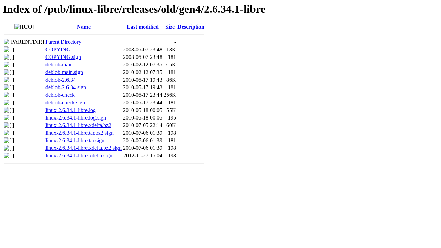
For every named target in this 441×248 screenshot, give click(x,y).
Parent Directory (63, 42)
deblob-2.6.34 (60, 80)
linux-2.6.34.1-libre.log (70, 110)
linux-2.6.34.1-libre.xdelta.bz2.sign (83, 148)
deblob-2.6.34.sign (65, 87)
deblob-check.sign (65, 102)
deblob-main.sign (64, 72)
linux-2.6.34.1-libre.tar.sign (74, 140)
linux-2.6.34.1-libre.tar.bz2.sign (79, 133)
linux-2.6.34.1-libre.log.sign (75, 118)
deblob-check (60, 95)
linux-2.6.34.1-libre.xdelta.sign (78, 155)
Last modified (143, 27)
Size (170, 27)
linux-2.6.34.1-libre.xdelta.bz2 (78, 125)
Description (190, 27)
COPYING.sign (63, 57)
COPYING (58, 49)
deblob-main (59, 65)
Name (84, 27)
